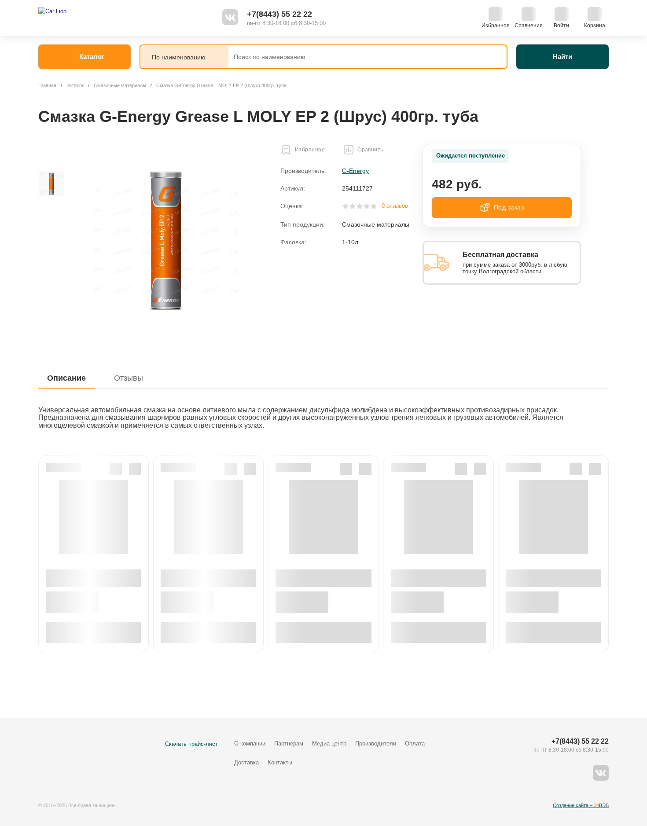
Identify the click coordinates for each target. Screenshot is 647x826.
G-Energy (355, 170)
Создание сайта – (581, 805)
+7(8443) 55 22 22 (279, 14)
